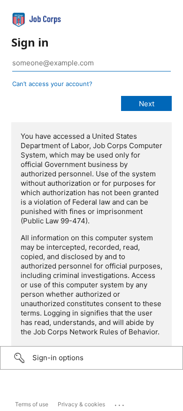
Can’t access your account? (52, 83)
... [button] (120, 403)
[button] (91, 358)
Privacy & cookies (81, 404)
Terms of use (31, 404)
